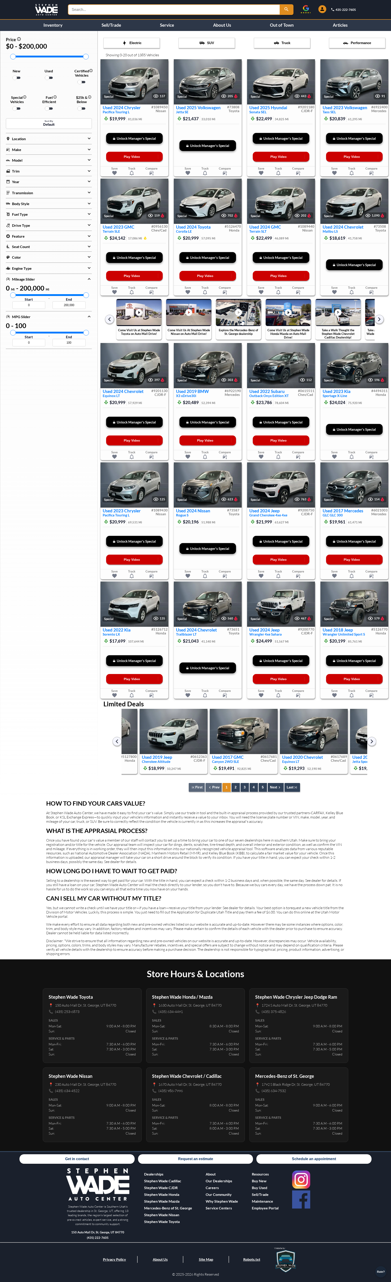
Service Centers (219, 1208)
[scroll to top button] (380, 1258)
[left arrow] (109, 319)
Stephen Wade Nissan (161, 1215)
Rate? (381, 1271)
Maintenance (262, 1201)
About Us (222, 25)
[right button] (162, 82)
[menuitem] (168, 1181)
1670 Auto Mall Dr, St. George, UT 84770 (187, 1084)
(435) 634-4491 (167, 1011)
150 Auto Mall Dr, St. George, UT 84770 (82, 1005)
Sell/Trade (111, 25)
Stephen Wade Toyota (162, 1221)
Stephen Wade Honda (161, 1194)
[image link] (97, 1199)
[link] (301, 1180)
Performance (361, 43)
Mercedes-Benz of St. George (168, 1208)
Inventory (52, 25)
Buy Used (259, 1187)
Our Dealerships (219, 1181)
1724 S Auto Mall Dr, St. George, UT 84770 (291, 1005)
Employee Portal (265, 1208)
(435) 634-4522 (64, 1090)
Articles (340, 25)
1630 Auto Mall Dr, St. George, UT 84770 (187, 1005)
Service (167, 25)
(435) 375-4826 (270, 1011)
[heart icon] (114, 173)
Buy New (259, 1181)
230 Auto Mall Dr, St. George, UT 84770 (82, 1084)
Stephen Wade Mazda (161, 1201)
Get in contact (77, 1159)
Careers (212, 1187)
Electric (135, 43)
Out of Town (282, 25)
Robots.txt (251, 1259)
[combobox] (174, 9)
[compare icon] (151, 173)
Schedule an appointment (314, 1159)
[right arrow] (379, 319)
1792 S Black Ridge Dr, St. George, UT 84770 (292, 1084)
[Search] (286, 9)
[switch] (16, 78)
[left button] (106, 82)
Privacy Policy (114, 1259)
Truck (285, 43)
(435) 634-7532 (270, 1090)
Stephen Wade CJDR (161, 1187)
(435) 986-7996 (167, 1090)
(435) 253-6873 (64, 1011)
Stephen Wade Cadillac (162, 1181)
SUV (210, 43)
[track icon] (131, 173)
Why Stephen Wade (222, 1201)
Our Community (219, 1194)
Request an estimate (195, 1159)
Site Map (206, 1259)
